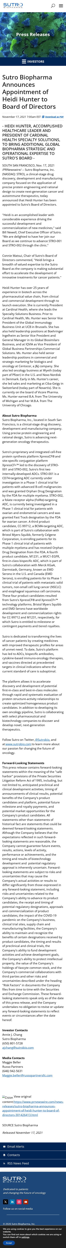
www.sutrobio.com (18, 744)
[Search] (53, 5)
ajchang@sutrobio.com (18, 1048)
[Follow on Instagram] (19, 1201)
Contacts (11, 1155)
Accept (9, 1243)
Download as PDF (54, 116)
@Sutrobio (42, 740)
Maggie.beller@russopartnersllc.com (27, 1075)
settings (25, 1237)
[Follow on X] (5, 1201)
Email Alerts (13, 1146)
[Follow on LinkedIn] (12, 1201)
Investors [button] (35, 61)
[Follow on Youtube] (25, 1201)
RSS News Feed (16, 1163)
